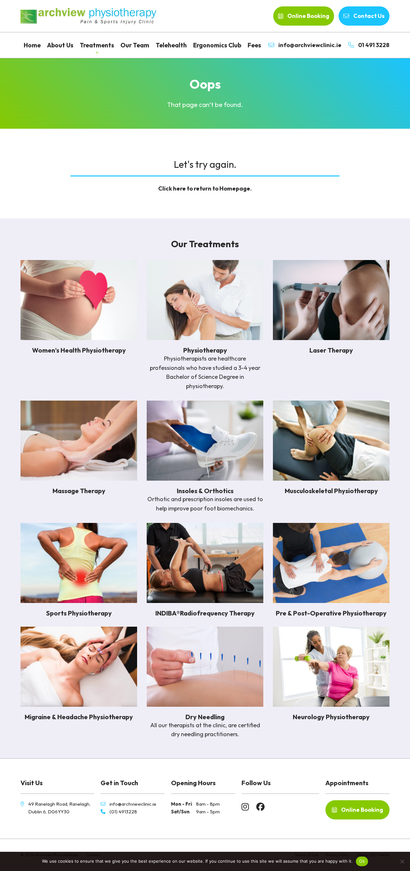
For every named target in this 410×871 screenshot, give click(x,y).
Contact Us (368, 16)
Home (32, 45)
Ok (362, 861)
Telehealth (171, 45)
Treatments (97, 45)
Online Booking (307, 16)
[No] (402, 861)
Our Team (134, 45)
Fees (254, 45)
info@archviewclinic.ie (309, 45)
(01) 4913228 (123, 812)
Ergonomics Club (217, 45)
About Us (60, 45)
